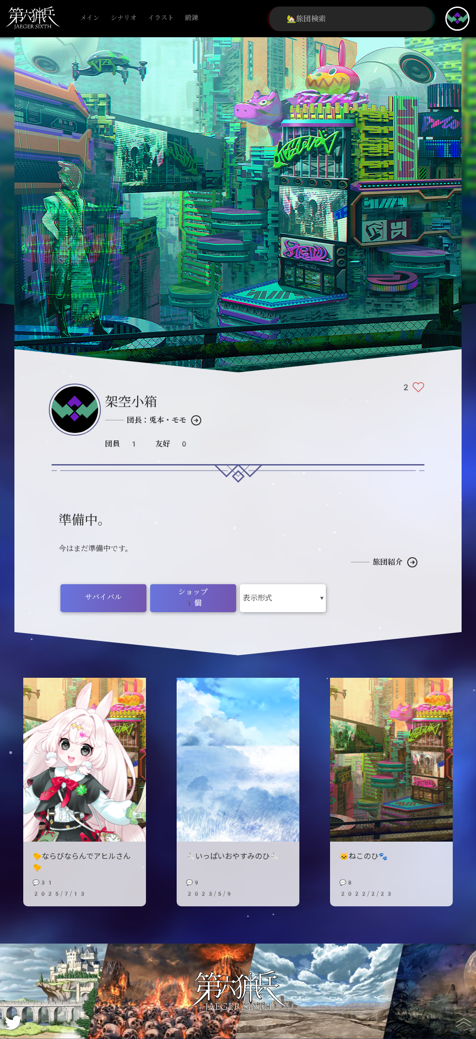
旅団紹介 (388, 562)
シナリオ (124, 17)
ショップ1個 (193, 597)
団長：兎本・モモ (156, 420)
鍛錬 (191, 17)
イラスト (161, 17)
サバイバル (103, 597)
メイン (89, 17)
